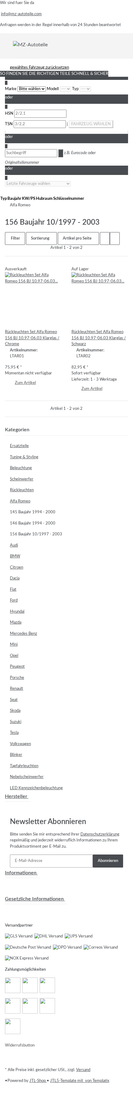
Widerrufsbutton (20, 1045)
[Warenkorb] (124, 44)
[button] (105, 238)
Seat (14, 700)
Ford (14, 600)
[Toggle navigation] (9, 44)
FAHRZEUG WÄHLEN (91, 124)
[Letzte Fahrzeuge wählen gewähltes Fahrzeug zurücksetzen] (38, 184)
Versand (83, 1070)
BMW (15, 556)
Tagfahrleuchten (24, 766)
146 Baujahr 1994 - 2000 (32, 523)
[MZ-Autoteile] (30, 45)
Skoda (15, 711)
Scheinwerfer (21, 479)
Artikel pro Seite (77, 238)
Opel (14, 656)
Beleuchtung (21, 468)
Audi (14, 545)
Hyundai (17, 612)
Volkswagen (20, 744)
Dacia (14, 578)
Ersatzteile (19, 446)
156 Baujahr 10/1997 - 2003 (36, 534)
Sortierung (40, 238)
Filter (15, 238)
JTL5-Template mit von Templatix (79, 1081)
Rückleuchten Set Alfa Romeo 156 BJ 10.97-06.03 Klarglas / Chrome (32, 338)
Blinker (16, 755)
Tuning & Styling (24, 457)
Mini (14, 645)
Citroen (16, 568)
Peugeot (17, 667)
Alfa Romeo (20, 501)
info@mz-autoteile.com (21, 14)
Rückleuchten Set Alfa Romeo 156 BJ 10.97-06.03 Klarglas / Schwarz (98, 338)
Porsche (17, 678)
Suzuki (15, 722)
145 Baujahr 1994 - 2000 (32, 512)
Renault (16, 689)
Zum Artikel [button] (25, 383)
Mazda (15, 623)
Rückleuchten (22, 490)
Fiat (13, 590)
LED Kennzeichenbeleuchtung (36, 788)
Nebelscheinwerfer (27, 777)
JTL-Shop (38, 1081)
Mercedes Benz (23, 634)
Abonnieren (108, 861)
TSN (9, 124)
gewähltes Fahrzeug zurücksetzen (39, 68)
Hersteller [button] (16, 796)
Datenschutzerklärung (99, 834)
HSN (9, 114)
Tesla (14, 733)
